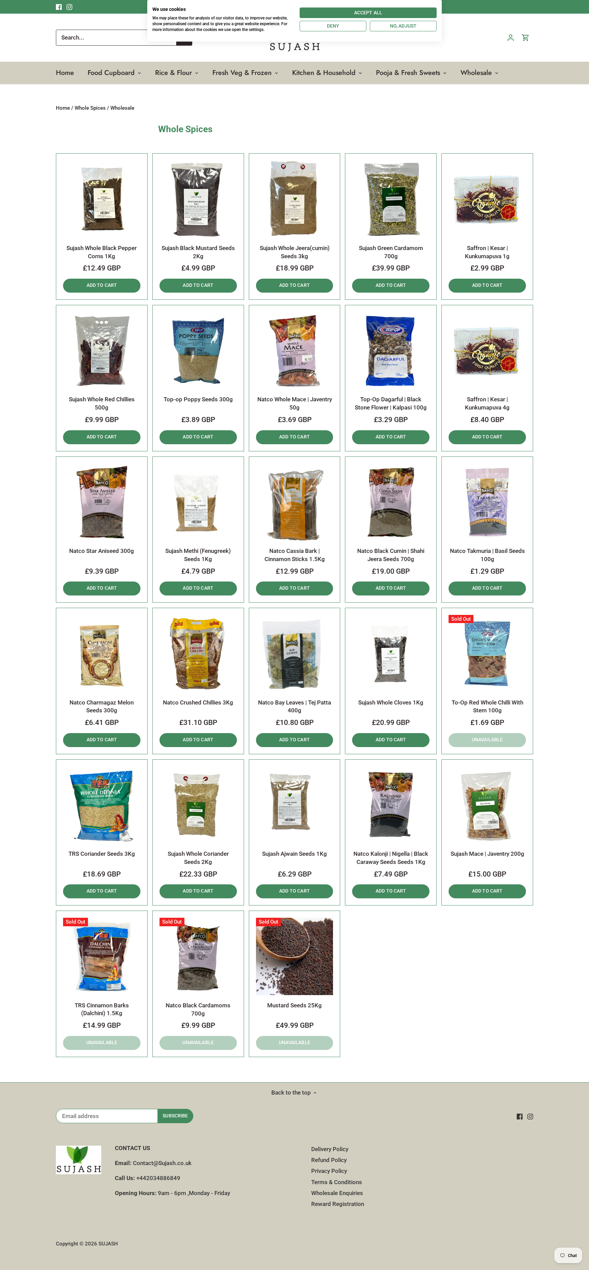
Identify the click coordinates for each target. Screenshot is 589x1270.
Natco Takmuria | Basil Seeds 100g (487, 554)
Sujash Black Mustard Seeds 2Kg (198, 252)
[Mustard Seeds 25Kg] (294, 956)
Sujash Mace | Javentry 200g (487, 853)
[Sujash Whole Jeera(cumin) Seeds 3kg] (294, 199)
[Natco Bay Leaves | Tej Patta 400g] (294, 653)
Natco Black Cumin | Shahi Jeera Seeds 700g (390, 554)
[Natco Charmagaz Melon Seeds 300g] (101, 653)
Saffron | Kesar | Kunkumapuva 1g (487, 252)
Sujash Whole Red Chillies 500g (102, 403)
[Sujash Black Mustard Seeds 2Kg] (198, 199)
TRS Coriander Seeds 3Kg (102, 853)
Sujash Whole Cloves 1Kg (390, 702)
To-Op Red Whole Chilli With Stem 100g (487, 706)
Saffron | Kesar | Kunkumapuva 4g (487, 403)
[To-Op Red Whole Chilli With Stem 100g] (487, 653)
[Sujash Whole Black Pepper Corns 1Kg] (101, 199)
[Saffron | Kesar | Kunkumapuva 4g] (487, 350)
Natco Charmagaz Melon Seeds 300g (102, 706)
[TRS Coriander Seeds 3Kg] (101, 805)
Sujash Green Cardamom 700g (391, 252)
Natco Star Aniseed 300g (101, 550)
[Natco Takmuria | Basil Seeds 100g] (487, 502)
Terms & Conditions (336, 1182)
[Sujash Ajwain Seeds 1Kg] (294, 805)
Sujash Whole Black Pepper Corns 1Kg (101, 252)
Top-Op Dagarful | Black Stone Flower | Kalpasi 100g (391, 403)
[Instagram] (530, 1116)
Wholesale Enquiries (337, 1193)
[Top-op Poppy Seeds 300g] (198, 350)
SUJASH (108, 1244)
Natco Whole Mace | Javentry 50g (294, 403)
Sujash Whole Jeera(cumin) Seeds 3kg (295, 252)
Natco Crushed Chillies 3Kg (198, 702)
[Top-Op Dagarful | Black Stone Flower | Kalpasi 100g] (390, 350)
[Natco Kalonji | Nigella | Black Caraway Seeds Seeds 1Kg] (390, 805)
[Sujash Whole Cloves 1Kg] (390, 653)
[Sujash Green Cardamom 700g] (390, 199)
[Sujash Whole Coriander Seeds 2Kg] (198, 805)
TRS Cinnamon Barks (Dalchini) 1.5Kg (102, 1009)
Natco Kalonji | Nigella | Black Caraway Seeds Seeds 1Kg (390, 857)
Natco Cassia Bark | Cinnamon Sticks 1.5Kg (295, 554)
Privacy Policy (329, 1170)
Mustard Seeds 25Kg (294, 1005)
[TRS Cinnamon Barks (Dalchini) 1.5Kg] (101, 956)
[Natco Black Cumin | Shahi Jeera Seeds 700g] (390, 502)
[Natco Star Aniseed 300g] (101, 502)
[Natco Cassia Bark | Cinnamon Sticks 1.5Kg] (294, 502)
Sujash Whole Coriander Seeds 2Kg (198, 857)
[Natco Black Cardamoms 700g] (198, 956)
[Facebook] (520, 1116)
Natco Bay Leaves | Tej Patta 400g (294, 706)
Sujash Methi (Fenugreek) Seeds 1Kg (198, 554)
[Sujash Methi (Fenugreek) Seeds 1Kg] (198, 502)
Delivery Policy (329, 1149)
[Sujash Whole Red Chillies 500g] (101, 350)
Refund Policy (329, 1160)
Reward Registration (337, 1204)
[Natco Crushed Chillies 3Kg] (198, 653)
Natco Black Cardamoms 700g (198, 1009)
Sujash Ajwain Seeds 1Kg (294, 853)
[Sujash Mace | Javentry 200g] (487, 805)
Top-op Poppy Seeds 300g (198, 399)
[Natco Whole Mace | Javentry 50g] (294, 350)
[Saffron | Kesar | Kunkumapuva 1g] (487, 199)
